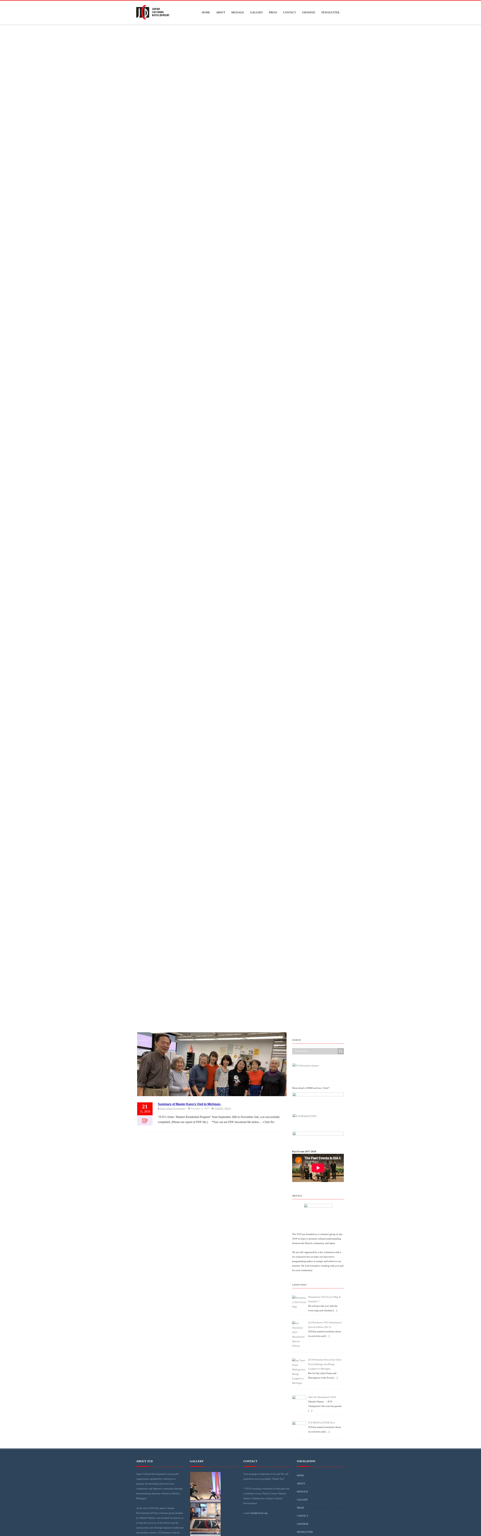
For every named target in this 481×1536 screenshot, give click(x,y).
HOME (206, 12)
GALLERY (256, 12)
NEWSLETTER (330, 12)
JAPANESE (308, 12)
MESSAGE (237, 12)
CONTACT (289, 12)
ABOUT (220, 12)
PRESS (273, 12)
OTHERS (218, 1108)
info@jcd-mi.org (258, 1513)
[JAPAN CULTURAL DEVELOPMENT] (152, 23)
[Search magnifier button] (340, 1051)
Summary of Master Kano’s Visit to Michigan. (189, 1104)
